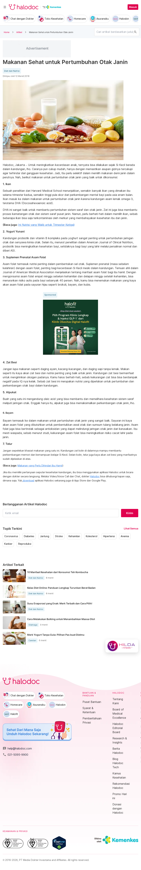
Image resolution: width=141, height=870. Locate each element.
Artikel (19, 32)
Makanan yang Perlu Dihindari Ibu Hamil (40, 465)
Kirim (129, 513)
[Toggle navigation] (5, 7)
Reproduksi (24, 543)
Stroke (59, 536)
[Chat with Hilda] (121, 645)
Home (6, 32)
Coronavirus (11, 536)
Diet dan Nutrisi (12, 71)
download (28, 480)
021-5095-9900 (15, 754)
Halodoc (95, 476)
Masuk (133, 7)
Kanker (8, 543)
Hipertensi (109, 536)
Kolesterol (91, 536)
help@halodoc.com (17, 748)
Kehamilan (74, 536)
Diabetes (29, 536)
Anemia (125, 536)
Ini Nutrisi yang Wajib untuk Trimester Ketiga (46, 224)
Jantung (44, 536)
